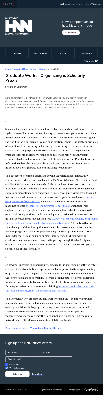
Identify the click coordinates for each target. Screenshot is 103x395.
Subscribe (70, 32)
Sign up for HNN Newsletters (51, 390)
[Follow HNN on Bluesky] (96, 61)
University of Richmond (91, 4)
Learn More (37, 374)
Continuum (14, 364)
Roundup (43, 69)
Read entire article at (33, 328)
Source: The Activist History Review (20, 69)
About (63, 53)
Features (17, 53)
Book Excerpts (40, 53)
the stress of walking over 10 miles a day (48, 205)
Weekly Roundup (16, 368)
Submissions (86, 53)
